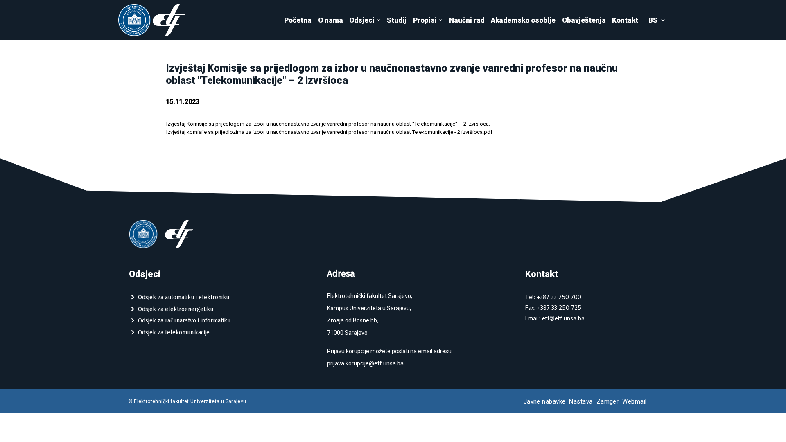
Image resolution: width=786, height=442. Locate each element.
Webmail (634, 401)
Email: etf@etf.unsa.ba (555, 318)
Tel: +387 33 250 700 (553, 296)
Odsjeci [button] (362, 20)
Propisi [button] (425, 20)
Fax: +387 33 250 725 (553, 307)
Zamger (607, 401)
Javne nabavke (545, 401)
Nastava (580, 401)
